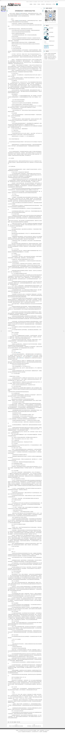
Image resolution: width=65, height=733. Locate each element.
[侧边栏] (41, 8)
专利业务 (38, 4)
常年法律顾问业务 (51, 36)
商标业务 (35, 4)
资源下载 (39, 1)
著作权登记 (43, 4)
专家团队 (27, 1)
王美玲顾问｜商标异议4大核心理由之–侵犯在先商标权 (52, 57)
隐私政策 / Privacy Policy (50, 1)
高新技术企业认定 (48, 4)
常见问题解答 (35, 1)
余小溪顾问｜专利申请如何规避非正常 (49, 58)
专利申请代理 (51, 32)
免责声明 (56, 1)
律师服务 (31, 4)
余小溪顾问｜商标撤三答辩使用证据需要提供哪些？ (51, 53)
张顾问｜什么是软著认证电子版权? (49, 54)
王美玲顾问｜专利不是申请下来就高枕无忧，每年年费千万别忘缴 (53, 56)
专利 (17, 352)
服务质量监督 (45, 731)
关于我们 (53, 4)
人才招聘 (45, 1)
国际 (20, 13)
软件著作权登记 (51, 45)
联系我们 (42, 1)
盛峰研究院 (31, 1)
